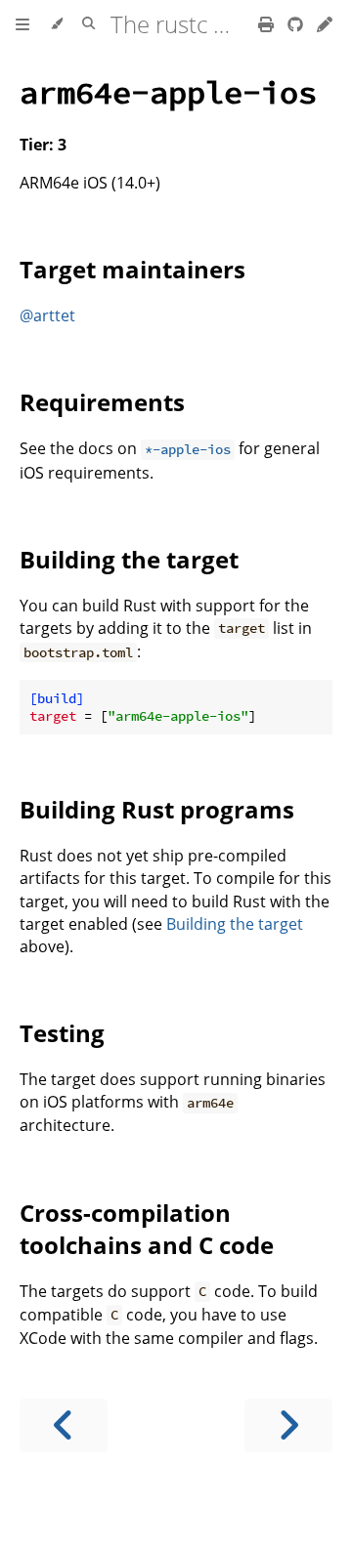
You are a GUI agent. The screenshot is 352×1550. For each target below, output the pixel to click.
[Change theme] (56, 24)
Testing (62, 1033)
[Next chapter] (288, 1425)
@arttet (47, 315)
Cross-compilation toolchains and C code (147, 1228)
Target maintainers (132, 269)
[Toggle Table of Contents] (22, 24)
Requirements (102, 402)
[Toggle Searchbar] (88, 24)
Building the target (129, 559)
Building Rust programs (157, 809)
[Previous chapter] (64, 1425)
